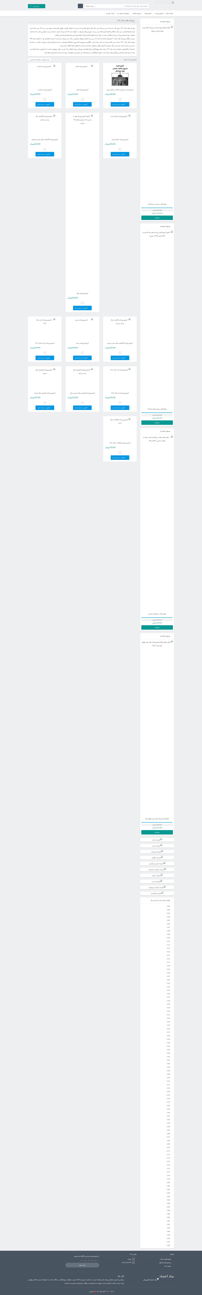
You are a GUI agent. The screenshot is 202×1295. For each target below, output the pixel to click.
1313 (168, 948)
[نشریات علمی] (157, 875)
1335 (168, 1025)
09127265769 (126, 1262)
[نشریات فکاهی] (157, 857)
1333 (168, 1018)
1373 (168, 1158)
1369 (168, 1144)
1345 (168, 1060)
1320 (168, 973)
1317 (168, 962)
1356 (168, 1098)
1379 (168, 1179)
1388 (168, 1210)
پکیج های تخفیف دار (123, 13)
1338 (168, 1036)
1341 (168, 1046)
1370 (168, 1147)
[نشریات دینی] (157, 881)
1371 (168, 1151)
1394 (168, 1231)
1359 (168, 1109)
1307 (168, 927)
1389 (168, 1214)
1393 (168, 1228)
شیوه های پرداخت (165, 1259)
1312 (168, 945)
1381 (168, 1186)
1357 (168, 1102)
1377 (168, 1172)
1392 (168, 1224)
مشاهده (157, 218)
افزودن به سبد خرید (118, 104)
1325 (168, 990)
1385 (168, 1200)
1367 (168, 1137)
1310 (168, 938)
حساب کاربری (110, 13)
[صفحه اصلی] (164, 4)
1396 (168, 1238)
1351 (168, 1081)
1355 (168, 1095)
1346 (168, 1064)
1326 (168, 994)
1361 (168, 1116)
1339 (168, 1039)
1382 (168, 1189)
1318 (168, 966)
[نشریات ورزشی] (157, 852)
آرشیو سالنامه (136, 13)
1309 (168, 934)
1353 (168, 1088)
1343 (168, 1053)
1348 (168, 1071)
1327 (168, 997)
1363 (168, 1123)
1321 (168, 976)
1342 (168, 1050)
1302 (168, 910)
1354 (168, 1091)
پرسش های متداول (165, 1262)
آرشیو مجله (148, 13)
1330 (168, 1008)
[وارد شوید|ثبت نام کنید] (33, 13)
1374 (168, 1161)
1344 (168, 1057)
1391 (168, 1221)
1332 (168, 1015)
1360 (168, 1112)
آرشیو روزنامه (159, 13)
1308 (168, 931)
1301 (168, 906)
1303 (168, 913)
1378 (168, 1175)
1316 (168, 959)
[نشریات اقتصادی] (157, 893)
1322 (168, 980)
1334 (168, 1022)
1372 (168, 1154)
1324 (168, 987)
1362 (168, 1119)
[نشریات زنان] (157, 840)
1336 (168, 1029)
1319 (168, 969)
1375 (168, 1165)
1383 (168, 1193)
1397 (168, 1242)
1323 (168, 983)
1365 (168, 1130)
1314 (168, 952)
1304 (168, 917)
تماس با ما (167, 1266)
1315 (168, 955)
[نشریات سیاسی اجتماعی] (157, 869)
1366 (168, 1133)
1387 (168, 1207)
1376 (168, 1168)
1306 (168, 924)
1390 (168, 1217)
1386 (168, 1203)
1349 (168, 1074)
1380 (168, 1182)
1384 (168, 1196)
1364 (168, 1126)
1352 (168, 1084)
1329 (168, 1004)
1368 (168, 1140)
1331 (168, 1011)
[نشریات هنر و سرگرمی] (157, 863)
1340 (168, 1043)
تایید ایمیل (82, 1265)
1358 (168, 1105)
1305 (168, 920)
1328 (168, 1001)
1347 (168, 1067)
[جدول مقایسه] (30, 13)
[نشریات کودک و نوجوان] (157, 887)
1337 (168, 1032)
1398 (168, 1245)
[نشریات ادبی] (157, 846)
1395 (168, 1235)
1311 (168, 941)
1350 (168, 1078)
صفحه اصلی (169, 13)
